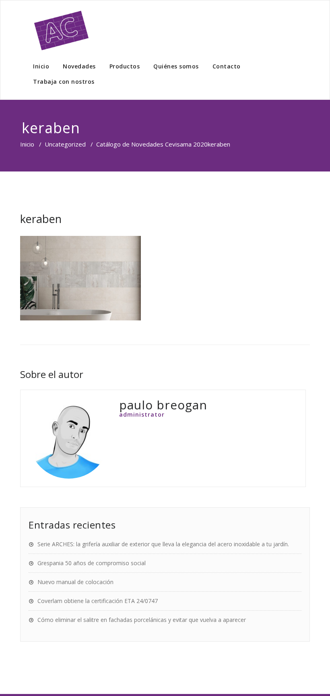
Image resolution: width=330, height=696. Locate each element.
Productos (124, 66)
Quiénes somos (176, 66)
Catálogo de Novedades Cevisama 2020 (152, 144)
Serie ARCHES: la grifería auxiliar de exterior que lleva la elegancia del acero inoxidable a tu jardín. (163, 544)
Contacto (226, 66)
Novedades (79, 66)
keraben (41, 218)
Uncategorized (65, 144)
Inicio (41, 66)
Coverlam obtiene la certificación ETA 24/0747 (97, 601)
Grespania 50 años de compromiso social (91, 563)
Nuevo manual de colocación (75, 582)
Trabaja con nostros (64, 81)
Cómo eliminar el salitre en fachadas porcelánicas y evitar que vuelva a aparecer (141, 620)
